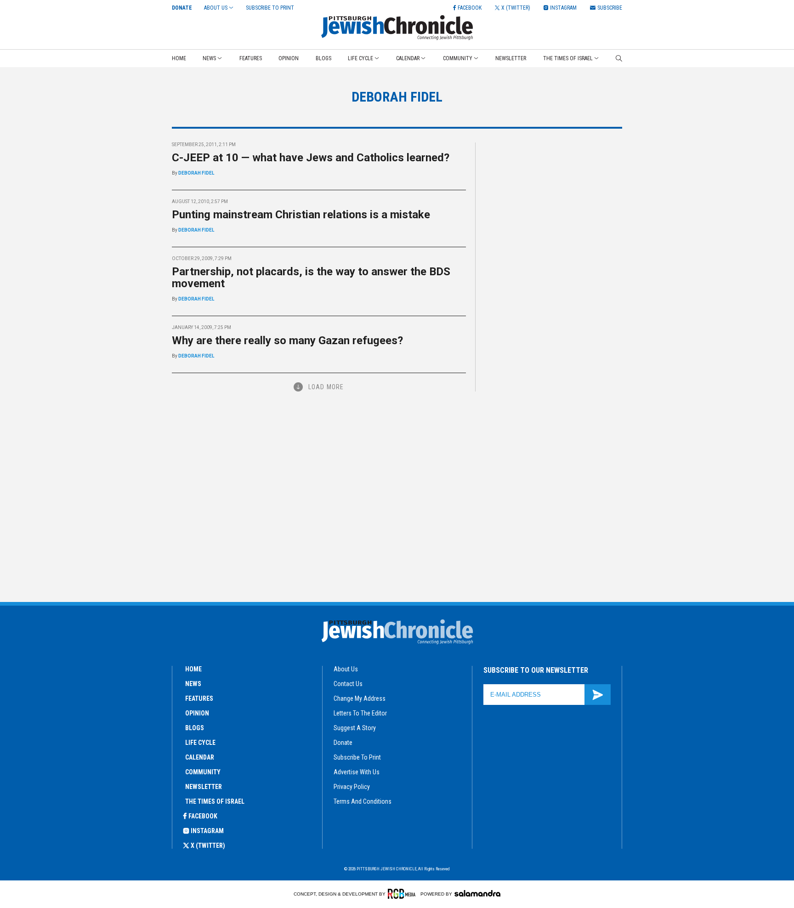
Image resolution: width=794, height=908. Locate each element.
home (193, 669)
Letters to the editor (360, 713)
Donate (182, 8)
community (203, 772)
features (199, 698)
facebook (202, 816)
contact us (348, 683)
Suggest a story (355, 728)
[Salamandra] (477, 893)
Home (179, 58)
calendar (199, 757)
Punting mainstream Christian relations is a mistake (301, 214)
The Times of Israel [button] (568, 58)
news (193, 683)
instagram (207, 830)
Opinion (288, 58)
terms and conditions (362, 801)
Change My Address (360, 698)
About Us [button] (215, 8)
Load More (326, 387)
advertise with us (357, 772)
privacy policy (352, 786)
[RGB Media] (403, 894)
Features (250, 58)
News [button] (209, 58)
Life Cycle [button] (360, 58)
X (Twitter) (208, 845)
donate (343, 742)
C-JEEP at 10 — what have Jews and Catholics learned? (310, 157)
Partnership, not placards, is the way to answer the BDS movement (311, 277)
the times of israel (214, 801)
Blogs (323, 58)
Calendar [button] (408, 58)
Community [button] (457, 58)
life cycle (200, 742)
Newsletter (510, 58)
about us (346, 669)
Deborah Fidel (196, 173)
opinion (197, 713)
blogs (194, 728)
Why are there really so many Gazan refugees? (287, 340)
